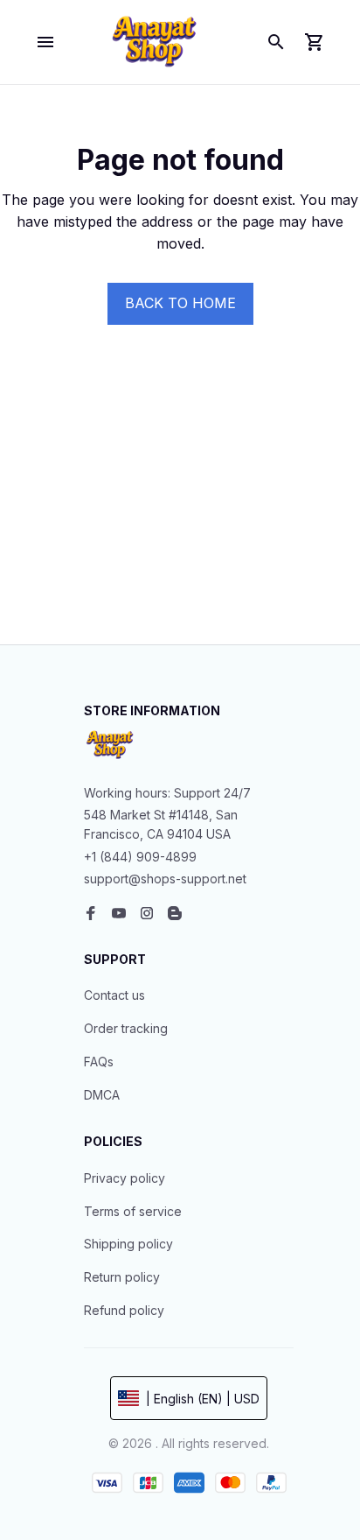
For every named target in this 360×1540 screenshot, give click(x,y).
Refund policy (124, 1310)
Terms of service (133, 1211)
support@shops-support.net (165, 878)
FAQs (99, 1061)
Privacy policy (124, 1178)
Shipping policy (128, 1243)
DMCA (102, 1094)
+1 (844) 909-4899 (140, 856)
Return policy (122, 1276)
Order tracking (126, 1028)
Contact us (114, 995)
